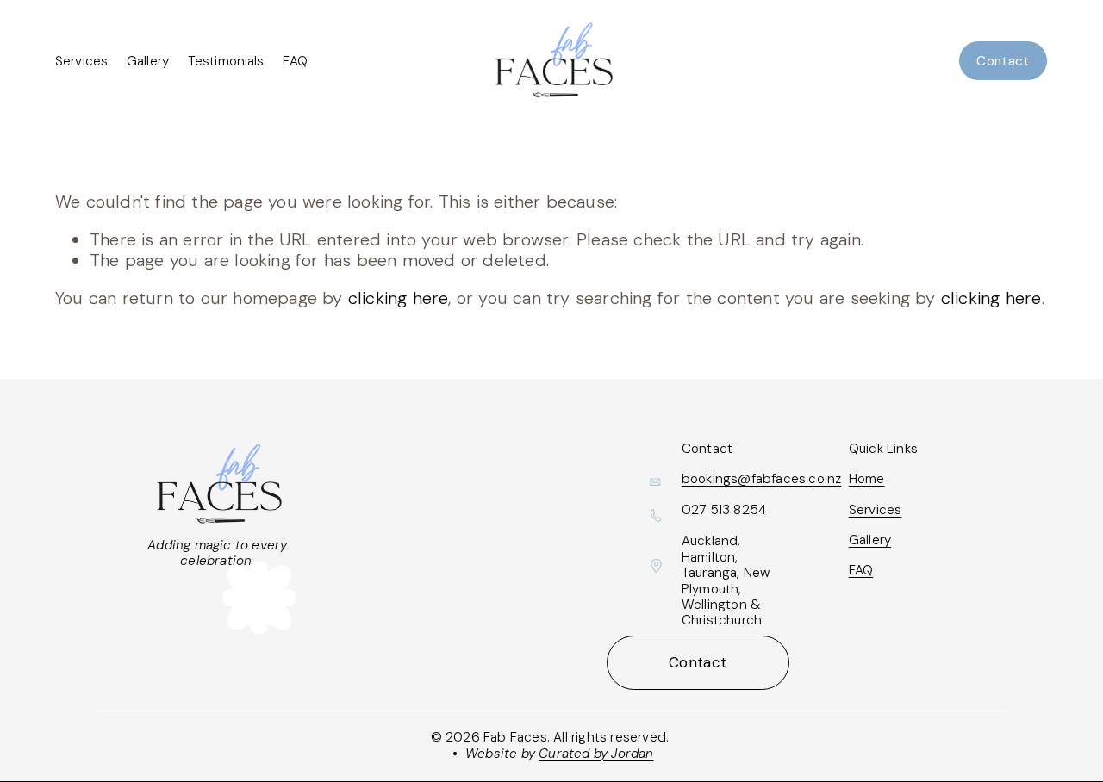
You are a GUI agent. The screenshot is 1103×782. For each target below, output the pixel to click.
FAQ (295, 61)
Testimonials (226, 61)
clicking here (398, 298)
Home (867, 479)
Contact (1002, 61)
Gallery (148, 61)
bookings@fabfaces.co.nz (762, 479)
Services (81, 61)
